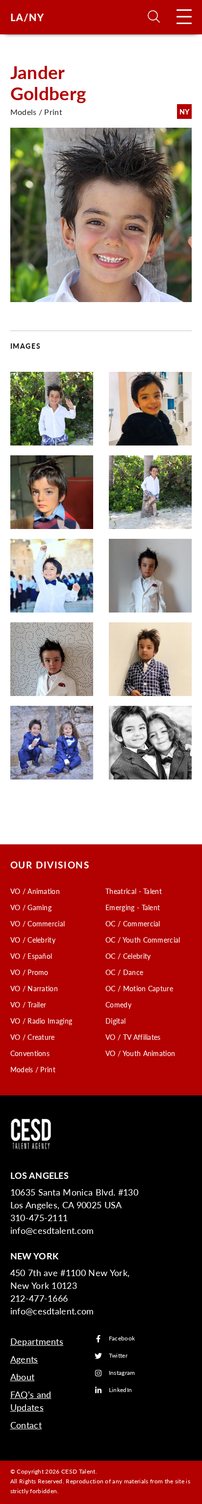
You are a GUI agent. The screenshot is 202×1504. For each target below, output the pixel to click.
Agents (24, 1359)
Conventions (30, 1053)
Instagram (122, 1373)
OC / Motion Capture (139, 988)
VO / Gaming (31, 907)
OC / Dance (124, 972)
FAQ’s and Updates (30, 1400)
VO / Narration (34, 988)
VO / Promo (29, 972)
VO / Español (31, 956)
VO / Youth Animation (140, 1053)
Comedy (118, 1004)
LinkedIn (120, 1390)
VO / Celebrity (32, 940)
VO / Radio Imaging (41, 1021)
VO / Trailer (28, 1004)
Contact (26, 1425)
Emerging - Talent (132, 907)
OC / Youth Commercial (142, 940)
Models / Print (32, 1069)
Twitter (118, 1356)
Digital (115, 1021)
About (22, 1376)
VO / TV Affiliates (133, 1037)
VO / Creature (32, 1037)
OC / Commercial (132, 923)
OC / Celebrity (128, 956)
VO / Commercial (37, 923)
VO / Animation (35, 891)
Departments (37, 1341)
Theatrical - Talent (133, 891)
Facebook (122, 1338)
